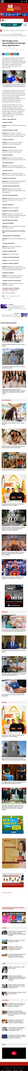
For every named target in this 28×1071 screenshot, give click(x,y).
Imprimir (19, 50)
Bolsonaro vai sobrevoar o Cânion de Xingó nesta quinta (16, 941)
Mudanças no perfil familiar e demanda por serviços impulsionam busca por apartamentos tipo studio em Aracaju (17, 1013)
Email (25, 50)
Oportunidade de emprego (11, 49)
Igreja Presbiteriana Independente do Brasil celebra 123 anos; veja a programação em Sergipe (14, 759)
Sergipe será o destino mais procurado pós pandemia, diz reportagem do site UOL (15, 948)
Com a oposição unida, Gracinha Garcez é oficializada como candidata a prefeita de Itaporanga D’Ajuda (17, 308)
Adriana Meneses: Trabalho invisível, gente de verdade (17, 993)
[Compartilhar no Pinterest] (12, 54)
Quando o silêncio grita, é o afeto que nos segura (16, 967)
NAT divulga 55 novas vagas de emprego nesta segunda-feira (13, 695)
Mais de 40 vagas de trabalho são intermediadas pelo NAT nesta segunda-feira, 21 (13, 674)
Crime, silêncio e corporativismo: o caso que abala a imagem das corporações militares (16, 1029)
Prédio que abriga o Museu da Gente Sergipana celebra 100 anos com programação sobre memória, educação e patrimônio (13, 529)
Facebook (12, 290)
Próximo (17, 313)
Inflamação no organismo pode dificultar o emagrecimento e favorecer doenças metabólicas (15, 1021)
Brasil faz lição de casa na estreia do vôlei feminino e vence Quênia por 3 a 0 (11, 316)
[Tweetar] (6, 54)
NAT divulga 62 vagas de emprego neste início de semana (14, 651)
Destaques (12, 47)
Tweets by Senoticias (7, 892)
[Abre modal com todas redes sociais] (17, 54)
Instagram (6, 290)
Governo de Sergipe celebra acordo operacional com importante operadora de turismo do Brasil (16, 956)
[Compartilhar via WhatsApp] (9, 54)
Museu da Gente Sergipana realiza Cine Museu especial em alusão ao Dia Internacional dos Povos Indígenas (13, 553)
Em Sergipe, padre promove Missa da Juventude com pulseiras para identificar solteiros (13, 782)
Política (21, 1070)
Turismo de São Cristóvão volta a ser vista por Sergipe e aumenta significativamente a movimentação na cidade (17, 933)
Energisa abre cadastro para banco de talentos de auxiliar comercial (13, 367)
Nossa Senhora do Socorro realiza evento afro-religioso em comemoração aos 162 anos (13, 577)
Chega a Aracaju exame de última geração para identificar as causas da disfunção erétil (16, 986)
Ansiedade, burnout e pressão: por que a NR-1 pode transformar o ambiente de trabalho (16, 1005)
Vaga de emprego (21, 49)
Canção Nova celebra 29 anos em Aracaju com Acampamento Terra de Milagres (13, 504)
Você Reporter (8, 1070)
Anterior (11, 304)
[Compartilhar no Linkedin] (15, 54)
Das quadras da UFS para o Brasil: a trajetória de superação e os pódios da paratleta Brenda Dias (17, 1036)
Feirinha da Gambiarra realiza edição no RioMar (13, 469)
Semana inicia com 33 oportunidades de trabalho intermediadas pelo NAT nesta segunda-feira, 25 (14, 630)
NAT (5, 49)
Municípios (15, 1070)
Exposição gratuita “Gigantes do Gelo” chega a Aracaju (13, 345)
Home (2, 1070)
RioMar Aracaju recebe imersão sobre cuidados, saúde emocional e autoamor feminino (13, 447)
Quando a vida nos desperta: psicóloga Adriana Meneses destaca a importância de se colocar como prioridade (17, 978)
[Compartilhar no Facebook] (3, 54)
